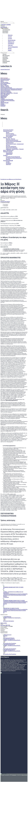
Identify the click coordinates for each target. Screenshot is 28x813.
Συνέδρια (3, 98)
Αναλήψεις (3, 105)
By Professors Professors (8, 638)
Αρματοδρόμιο (4, 96)
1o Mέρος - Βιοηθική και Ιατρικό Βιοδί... (11, 640)
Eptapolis (14, 774)
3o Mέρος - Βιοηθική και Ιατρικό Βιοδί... (11, 650)
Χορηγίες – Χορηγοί (5, 86)
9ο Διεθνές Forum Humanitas (7, 99)
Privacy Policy (3, 797)
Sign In (11, 810)
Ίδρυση (2, 81)
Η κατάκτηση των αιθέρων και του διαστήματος (11, 179)
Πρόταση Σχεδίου (4, 82)
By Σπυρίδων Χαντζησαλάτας (9, 643)
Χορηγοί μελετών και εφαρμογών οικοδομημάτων (11, 88)
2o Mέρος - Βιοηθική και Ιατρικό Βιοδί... (11, 645)
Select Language (4, 77)
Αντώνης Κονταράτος (5, 201)
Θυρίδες (2, 103)
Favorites (7, 69)
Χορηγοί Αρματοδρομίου (6, 91)
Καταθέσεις (3, 104)
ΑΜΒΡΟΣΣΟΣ (3, 97)
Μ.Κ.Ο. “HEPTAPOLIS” (5, 94)
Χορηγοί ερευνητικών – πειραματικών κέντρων (11, 89)
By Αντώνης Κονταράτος (8, 621)
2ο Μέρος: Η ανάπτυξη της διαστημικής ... (12, 617)
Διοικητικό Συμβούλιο (5, 83)
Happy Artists (24, 774)
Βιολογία (5, 635)
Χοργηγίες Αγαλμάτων (5, 90)
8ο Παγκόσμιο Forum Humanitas (7, 100)
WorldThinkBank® (4, 102)
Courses (2, 69)
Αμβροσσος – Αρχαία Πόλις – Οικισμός (9, 93)
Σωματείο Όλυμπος (5, 80)
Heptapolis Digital (4, 95)
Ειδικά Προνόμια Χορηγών (6, 87)
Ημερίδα (2, 101)
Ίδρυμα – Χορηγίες (5, 85)
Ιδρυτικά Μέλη (4, 84)
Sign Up (8, 810)
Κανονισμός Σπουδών (5, 79)
